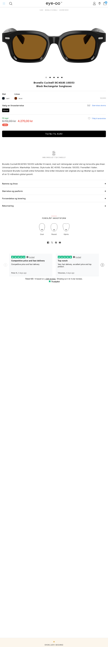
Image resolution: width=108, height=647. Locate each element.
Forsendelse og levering (14, 198)
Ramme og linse (10, 183)
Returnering (8, 206)
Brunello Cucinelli (51, 10)
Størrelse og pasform (12, 191)
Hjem (41, 10)
